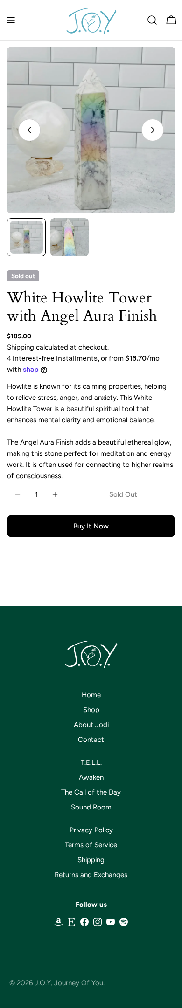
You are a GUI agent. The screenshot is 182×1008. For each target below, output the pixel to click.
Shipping (20, 347)
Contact (91, 739)
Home (91, 695)
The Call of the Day (91, 792)
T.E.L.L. (91, 762)
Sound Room (91, 807)
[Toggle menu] (10, 20)
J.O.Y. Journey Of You (69, 983)
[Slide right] (152, 130)
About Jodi (91, 724)
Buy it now (91, 526)
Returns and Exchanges (91, 875)
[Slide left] (29, 130)
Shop (91, 710)
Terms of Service (91, 845)
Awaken (91, 777)
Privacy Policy (91, 830)
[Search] (152, 20)
